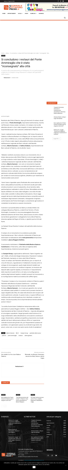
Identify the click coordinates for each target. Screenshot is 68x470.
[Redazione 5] (2, 78)
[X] (20, 82)
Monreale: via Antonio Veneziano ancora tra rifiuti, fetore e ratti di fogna (34, 356)
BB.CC (17, 333)
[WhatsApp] (28, 82)
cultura (7, 53)
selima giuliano (28, 335)
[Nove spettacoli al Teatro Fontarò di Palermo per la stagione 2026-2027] (8, 391)
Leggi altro (56, 138)
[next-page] (5, 406)
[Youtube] (63, 1)
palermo (4, 335)
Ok (34, 467)
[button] (65, 18)
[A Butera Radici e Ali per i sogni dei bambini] (50, 118)
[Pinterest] (24, 82)
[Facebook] (58, 1)
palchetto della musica (35, 333)
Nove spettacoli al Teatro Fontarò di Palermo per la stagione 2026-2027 (7, 399)
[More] (32, 82)
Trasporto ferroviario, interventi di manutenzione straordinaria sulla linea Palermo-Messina (59, 110)
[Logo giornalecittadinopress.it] (13, 7)
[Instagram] (61, 1)
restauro (21, 335)
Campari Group (24, 333)
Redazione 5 (7, 77)
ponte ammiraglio (12, 335)
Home (2, 53)
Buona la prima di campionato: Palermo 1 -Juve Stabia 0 (14, 431)
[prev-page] (2, 406)
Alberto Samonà (10, 333)
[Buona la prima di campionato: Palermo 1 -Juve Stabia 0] (4, 431)
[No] (66, 465)
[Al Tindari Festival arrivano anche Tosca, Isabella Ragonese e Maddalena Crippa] (37, 391)
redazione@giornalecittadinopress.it (34, 460)
